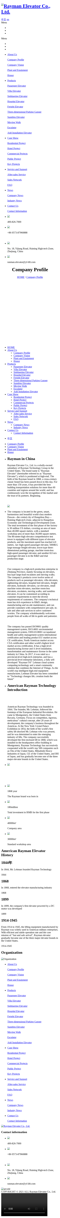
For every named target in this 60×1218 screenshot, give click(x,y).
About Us (12, 54)
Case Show (12, 138)
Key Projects (13, 164)
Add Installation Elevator (19, 132)
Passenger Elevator (16, 85)
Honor (10, 75)
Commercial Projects (17, 153)
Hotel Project (13, 148)
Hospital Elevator (15, 101)
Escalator (11, 127)
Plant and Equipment (17, 70)
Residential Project (16, 143)
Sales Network (14, 179)
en (8, 19)
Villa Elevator (14, 91)
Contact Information (17, 211)
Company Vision (15, 65)
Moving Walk (14, 122)
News (10, 190)
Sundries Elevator (16, 117)
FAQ (9, 185)
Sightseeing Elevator (17, 96)
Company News (15, 195)
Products (11, 80)
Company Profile (15, 59)
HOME (20, 277)
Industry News (14, 200)
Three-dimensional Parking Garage (24, 112)
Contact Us (12, 206)
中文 (3, 19)
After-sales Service (16, 174)
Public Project (14, 159)
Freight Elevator (15, 106)
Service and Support (17, 169)
